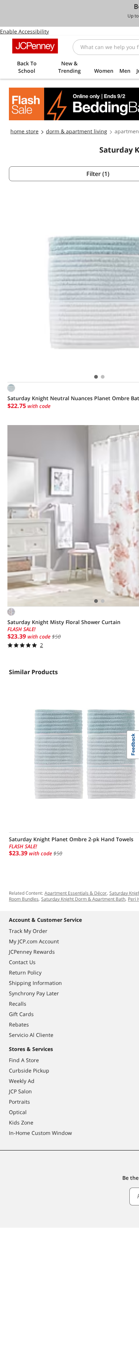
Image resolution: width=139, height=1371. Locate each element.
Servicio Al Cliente (31, 1034)
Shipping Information (35, 982)
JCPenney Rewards (32, 951)
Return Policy (25, 972)
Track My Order (28, 930)
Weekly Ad (21, 1080)
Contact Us (22, 962)
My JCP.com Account (34, 941)
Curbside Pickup (29, 1070)
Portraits (19, 1101)
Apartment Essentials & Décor (75, 893)
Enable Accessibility (24, 31)
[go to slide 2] (103, 377)
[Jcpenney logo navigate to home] (35, 46)
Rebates (19, 1024)
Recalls (17, 1003)
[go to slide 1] (96, 377)
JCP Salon (20, 1091)
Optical (18, 1112)
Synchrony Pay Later (34, 993)
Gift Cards (21, 1014)
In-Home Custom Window (40, 1132)
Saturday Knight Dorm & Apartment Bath (83, 899)
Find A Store (24, 1060)
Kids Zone (21, 1122)
